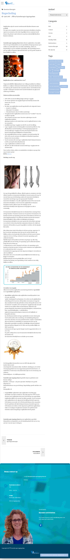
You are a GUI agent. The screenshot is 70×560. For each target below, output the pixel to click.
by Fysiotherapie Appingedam (24, 16)
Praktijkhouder (54, 83)
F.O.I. (50, 70)
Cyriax (59, 64)
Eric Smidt (61, 67)
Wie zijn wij (51, 50)
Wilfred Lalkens (54, 92)
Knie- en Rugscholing (55, 77)
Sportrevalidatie (54, 89)
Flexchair (56, 70)
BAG (49, 26)
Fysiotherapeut (53, 73)
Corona (50, 33)
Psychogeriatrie (54, 86)
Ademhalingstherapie (55, 61)
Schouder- (64, 86)
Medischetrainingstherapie (57, 80)
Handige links (52, 40)
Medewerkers (52, 43)
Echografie (52, 67)
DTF (49, 36)
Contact (50, 30)
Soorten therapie (9, 9)
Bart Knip (52, 64)
